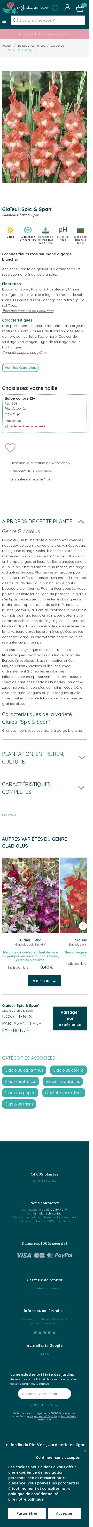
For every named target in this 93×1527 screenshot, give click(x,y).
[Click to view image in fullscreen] (44, 127)
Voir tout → (44, 980)
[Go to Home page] (25, 8)
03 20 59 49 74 (56, 1209)
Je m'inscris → (44, 1404)
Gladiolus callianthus (24, 1070)
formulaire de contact (48, 1213)
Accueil (7, 45)
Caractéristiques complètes (24, 352)
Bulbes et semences (31, 45)
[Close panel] (85, 1451)
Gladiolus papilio (20, 1092)
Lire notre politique (26, 1499)
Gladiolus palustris (62, 1081)
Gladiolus (57, 45)
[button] (55, 8)
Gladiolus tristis (19, 1104)
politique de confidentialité (42, 1416)
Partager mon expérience (70, 1018)
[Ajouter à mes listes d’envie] (10, 447)
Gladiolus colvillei (68, 1070)
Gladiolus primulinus (63, 1092)
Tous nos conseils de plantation (27, 310)
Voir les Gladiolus (20, 367)
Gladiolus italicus (20, 1081)
